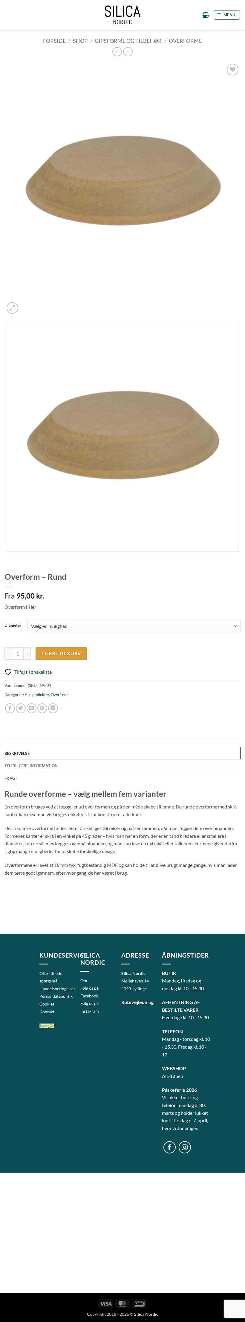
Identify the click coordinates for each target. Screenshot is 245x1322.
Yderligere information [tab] (31, 765)
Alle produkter (37, 694)
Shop (80, 40)
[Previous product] (127, 51)
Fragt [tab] (10, 778)
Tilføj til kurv (61, 653)
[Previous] (7, 558)
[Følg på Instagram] (185, 1147)
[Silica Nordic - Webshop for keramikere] (122, 15)
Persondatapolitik (56, 996)
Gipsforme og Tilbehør (128, 40)
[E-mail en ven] (31, 708)
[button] (205, 15)
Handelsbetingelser (57, 988)
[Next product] (117, 51)
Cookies (46, 1003)
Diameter (12, 625)
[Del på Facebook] (10, 708)
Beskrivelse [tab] (17, 753)
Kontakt (46, 1011)
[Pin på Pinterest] (42, 708)
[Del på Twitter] (21, 708)
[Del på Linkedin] (53, 708)
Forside (54, 40)
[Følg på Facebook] (169, 1147)
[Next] (27, 305)
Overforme (185, 40)
